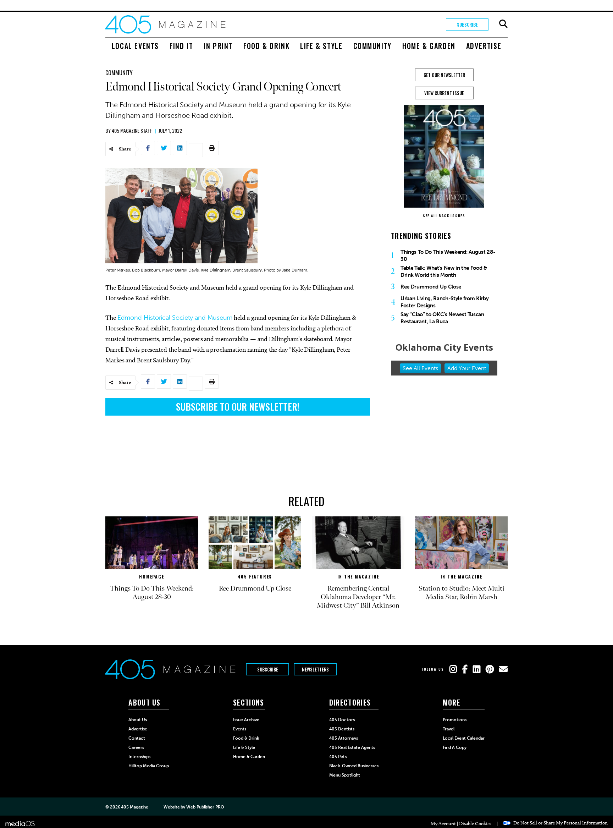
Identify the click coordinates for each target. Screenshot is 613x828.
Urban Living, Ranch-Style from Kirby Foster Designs (445, 302)
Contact (136, 738)
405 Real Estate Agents (352, 747)
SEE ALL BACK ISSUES (444, 215)
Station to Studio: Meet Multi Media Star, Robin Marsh (461, 592)
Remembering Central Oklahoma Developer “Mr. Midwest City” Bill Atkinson (358, 597)
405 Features (255, 577)
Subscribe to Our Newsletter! (237, 406)
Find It (181, 45)
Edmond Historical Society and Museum (175, 318)
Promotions (454, 719)
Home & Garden (428, 45)
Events (239, 728)
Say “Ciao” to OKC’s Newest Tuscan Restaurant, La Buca (442, 318)
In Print (218, 45)
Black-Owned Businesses (354, 765)
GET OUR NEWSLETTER (444, 74)
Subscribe (467, 24)
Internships (139, 756)
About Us (137, 719)
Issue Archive (246, 719)
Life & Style (321, 45)
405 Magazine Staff (132, 130)
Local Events (135, 45)
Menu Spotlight (344, 775)
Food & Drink (266, 45)
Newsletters (315, 669)
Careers (136, 747)
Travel (448, 728)
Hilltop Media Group (148, 765)
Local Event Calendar (464, 738)
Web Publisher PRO (205, 807)
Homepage (151, 577)
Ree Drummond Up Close (431, 287)
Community (372, 45)
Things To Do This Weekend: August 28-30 (448, 255)
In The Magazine (358, 577)
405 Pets (338, 756)
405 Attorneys (343, 738)
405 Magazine (134, 807)
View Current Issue (444, 93)
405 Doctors (342, 719)
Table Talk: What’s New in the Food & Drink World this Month (444, 271)
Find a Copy (454, 747)
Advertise (483, 45)
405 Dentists (341, 728)
